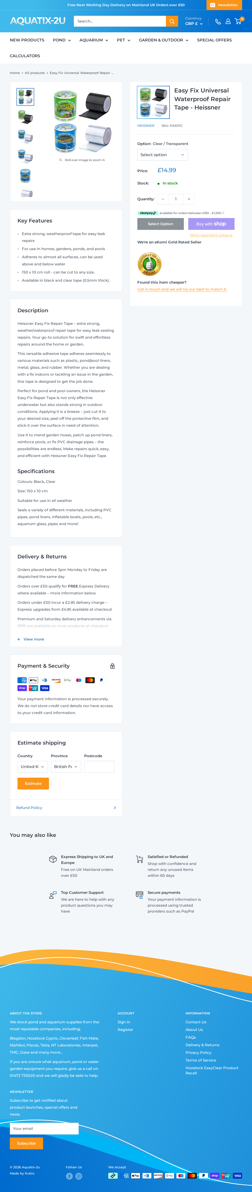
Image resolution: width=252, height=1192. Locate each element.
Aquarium (91, 40)
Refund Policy (29, 807)
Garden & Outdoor (161, 40)
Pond (59, 40)
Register (125, 1029)
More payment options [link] (211, 235)
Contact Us (196, 1022)
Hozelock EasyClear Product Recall (212, 1070)
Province (59, 755)
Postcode (93, 755)
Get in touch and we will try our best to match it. (182, 289)
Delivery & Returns (203, 1045)
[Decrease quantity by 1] (163, 199)
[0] (238, 21)
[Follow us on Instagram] (78, 1176)
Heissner (145, 126)
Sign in (124, 1022)
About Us (194, 1029)
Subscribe (26, 1143)
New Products (27, 40)
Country (25, 755)
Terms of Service (201, 1060)
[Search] (172, 21)
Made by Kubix (22, 1173)
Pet (121, 40)
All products (35, 73)
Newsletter (228, 5)
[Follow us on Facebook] (69, 1176)
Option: (162, 143)
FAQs (191, 1037)
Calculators (25, 56)
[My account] (228, 21)
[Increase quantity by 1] (189, 199)
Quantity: (146, 199)
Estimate (33, 783)
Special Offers (214, 40)
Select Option (160, 223)
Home (15, 73)
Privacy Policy (198, 1052)
